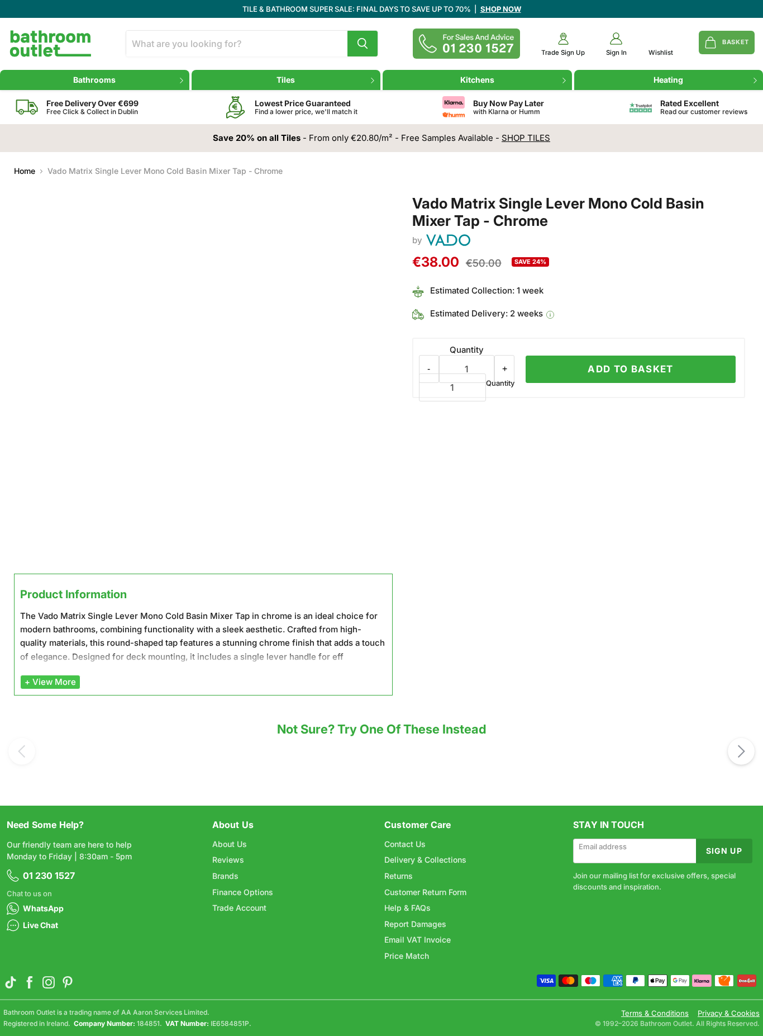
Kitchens (477, 79)
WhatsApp (43, 908)
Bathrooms (94, 79)
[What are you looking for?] (362, 43)
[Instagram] (48, 982)
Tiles (285, 79)
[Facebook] (29, 982)
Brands (225, 876)
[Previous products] (21, 751)
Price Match (406, 956)
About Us (229, 844)
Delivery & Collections (425, 859)
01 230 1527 (49, 875)
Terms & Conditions (655, 1013)
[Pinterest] (67, 982)
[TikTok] (10, 982)
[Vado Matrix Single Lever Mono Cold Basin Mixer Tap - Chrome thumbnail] (37, 601)
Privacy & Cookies (729, 1013)
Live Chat (40, 925)
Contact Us (405, 844)
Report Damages (415, 924)
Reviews (228, 859)
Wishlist (660, 52)
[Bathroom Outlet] (50, 43)
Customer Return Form (425, 892)
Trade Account (239, 907)
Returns (398, 876)
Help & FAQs (407, 907)
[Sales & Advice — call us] (466, 44)
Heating (668, 79)
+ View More (50, 682)
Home (24, 171)
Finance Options (242, 892)
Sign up (724, 850)
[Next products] (741, 751)
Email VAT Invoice (417, 939)
